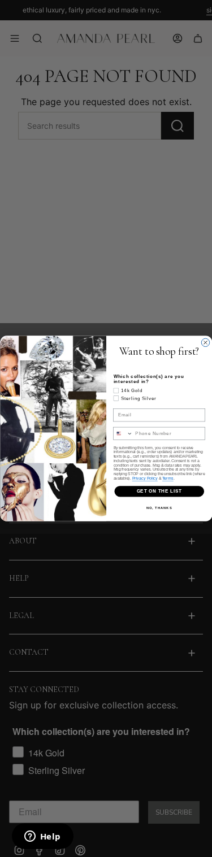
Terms (168, 478)
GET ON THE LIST (158, 491)
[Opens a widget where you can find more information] (42, 837)
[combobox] (122, 433)
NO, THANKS (159, 508)
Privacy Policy (144, 478)
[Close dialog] (205, 342)
